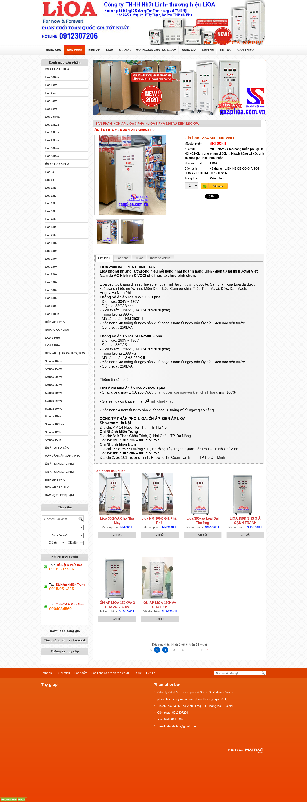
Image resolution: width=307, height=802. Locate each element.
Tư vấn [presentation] (139, 258)
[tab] (104, 258)
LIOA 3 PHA (52, 345)
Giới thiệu (64, 673)
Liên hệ (150, 673)
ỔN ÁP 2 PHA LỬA (57, 448)
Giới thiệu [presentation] (104, 258)
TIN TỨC (225, 49)
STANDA (125, 49)
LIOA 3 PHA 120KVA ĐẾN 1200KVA (173, 123)
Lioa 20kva (52, 140)
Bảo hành (191, 168)
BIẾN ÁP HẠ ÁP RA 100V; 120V (65, 353)
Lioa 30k (50, 211)
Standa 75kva (53, 416)
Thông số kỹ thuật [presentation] (160, 258)
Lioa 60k (50, 227)
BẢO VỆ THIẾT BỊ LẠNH (60, 495)
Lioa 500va (52, 77)
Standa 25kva (53, 385)
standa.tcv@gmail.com (182, 726)
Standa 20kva (53, 377)
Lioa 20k (50, 203)
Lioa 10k (50, 187)
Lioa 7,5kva (52, 116)
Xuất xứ (190, 149)
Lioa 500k (51, 290)
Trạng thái (191, 178)
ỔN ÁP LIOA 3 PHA (57, 164)
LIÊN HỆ (208, 49)
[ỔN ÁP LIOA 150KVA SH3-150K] (157, 578)
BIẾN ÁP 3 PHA (55, 322)
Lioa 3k (49, 172)
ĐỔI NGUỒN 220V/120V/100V (156, 49)
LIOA (109, 49)
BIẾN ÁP (94, 49)
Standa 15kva (53, 369)
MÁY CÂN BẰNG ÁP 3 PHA (62, 456)
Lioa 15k (50, 195)
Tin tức (137, 673)
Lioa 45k (50, 219)
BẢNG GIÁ (189, 49)
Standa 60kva (53, 408)
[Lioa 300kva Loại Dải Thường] (200, 494)
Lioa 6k (49, 180)
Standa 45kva (53, 400)
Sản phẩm (80, 673)
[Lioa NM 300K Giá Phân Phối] (157, 494)
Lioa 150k (51, 251)
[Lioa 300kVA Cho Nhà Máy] (114, 494)
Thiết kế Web (236, 750)
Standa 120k (53, 432)
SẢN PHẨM (74, 49)
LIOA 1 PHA (52, 337)
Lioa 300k (51, 274)
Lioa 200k (51, 258)
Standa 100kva (54, 424)
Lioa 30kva (52, 148)
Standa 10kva (53, 361)
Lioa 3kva (51, 101)
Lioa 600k (51, 298)
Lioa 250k (51, 266)
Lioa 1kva (51, 85)
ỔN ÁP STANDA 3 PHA (59, 464)
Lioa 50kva (52, 156)
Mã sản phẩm (193, 143)
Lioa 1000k (52, 314)
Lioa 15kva (52, 132)
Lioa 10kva (52, 124)
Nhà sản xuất (193, 163)
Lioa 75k (50, 235)
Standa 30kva (53, 393)
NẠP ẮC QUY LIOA (57, 329)
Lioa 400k (51, 282)
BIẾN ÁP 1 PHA (55, 479)
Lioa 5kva (51, 109)
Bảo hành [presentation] (122, 258)
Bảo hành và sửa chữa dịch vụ (110, 673)
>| (208, 649)
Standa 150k (53, 440)
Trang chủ (47, 673)
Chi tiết (117, 534)
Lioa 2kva (51, 93)
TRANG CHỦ (52, 49)
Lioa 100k (51, 243)
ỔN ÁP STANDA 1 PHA (59, 471)
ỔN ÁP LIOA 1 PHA (57, 69)
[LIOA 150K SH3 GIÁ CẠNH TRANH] (242, 494)
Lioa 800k (51, 306)
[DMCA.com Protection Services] (13, 799)
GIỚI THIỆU (245, 49)
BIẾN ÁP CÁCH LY (57, 487)
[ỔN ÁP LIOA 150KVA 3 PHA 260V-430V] (114, 578)
